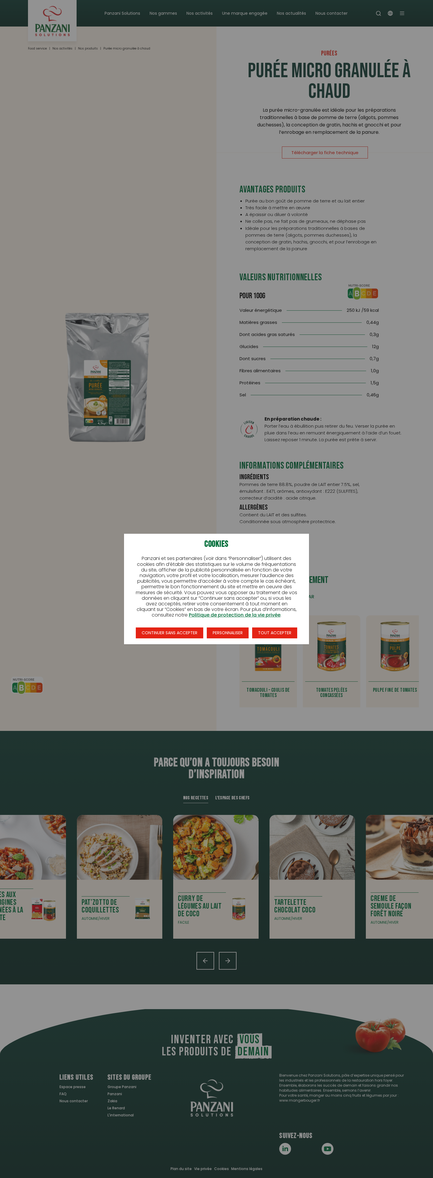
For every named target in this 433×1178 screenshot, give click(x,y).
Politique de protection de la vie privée (234, 615)
